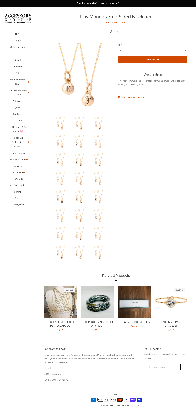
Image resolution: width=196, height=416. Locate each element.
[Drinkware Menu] (24, 101)
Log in (18, 40)
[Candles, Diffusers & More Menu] (28, 93)
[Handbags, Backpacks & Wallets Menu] (28, 142)
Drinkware (18, 101)
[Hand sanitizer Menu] (26, 153)
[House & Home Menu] (27, 160)
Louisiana (18, 172)
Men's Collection (18, 185)
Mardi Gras (18, 179)
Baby (18, 73)
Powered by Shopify (131, 405)
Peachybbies (18, 204)
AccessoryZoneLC (114, 405)
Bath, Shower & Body (18, 81)
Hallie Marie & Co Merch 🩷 (17, 129)
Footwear (18, 114)
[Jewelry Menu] (23, 166)
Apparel (18, 66)
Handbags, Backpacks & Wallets (18, 142)
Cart (19, 34)
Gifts (18, 120)
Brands (17, 198)
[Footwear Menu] (24, 114)
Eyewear (18, 107)
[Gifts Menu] (21, 121)
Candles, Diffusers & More (18, 92)
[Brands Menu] (22, 198)
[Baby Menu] (22, 73)
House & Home (18, 159)
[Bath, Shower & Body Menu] (28, 82)
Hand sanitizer (18, 153)
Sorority (18, 192)
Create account (18, 47)
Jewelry (18, 166)
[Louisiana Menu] (24, 173)
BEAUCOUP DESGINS (115, 22)
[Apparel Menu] (23, 67)
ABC (120, 45)
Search (17, 60)
